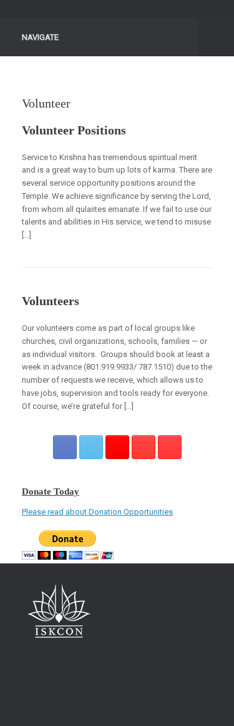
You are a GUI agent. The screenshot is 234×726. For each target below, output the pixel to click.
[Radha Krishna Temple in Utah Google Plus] (117, 447)
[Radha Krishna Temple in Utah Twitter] (91, 447)
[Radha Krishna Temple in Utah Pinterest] (143, 447)
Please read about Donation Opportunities (97, 512)
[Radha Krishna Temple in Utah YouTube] (170, 447)
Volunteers (50, 301)
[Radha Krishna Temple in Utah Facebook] (65, 447)
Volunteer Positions (74, 130)
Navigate (40, 37)
